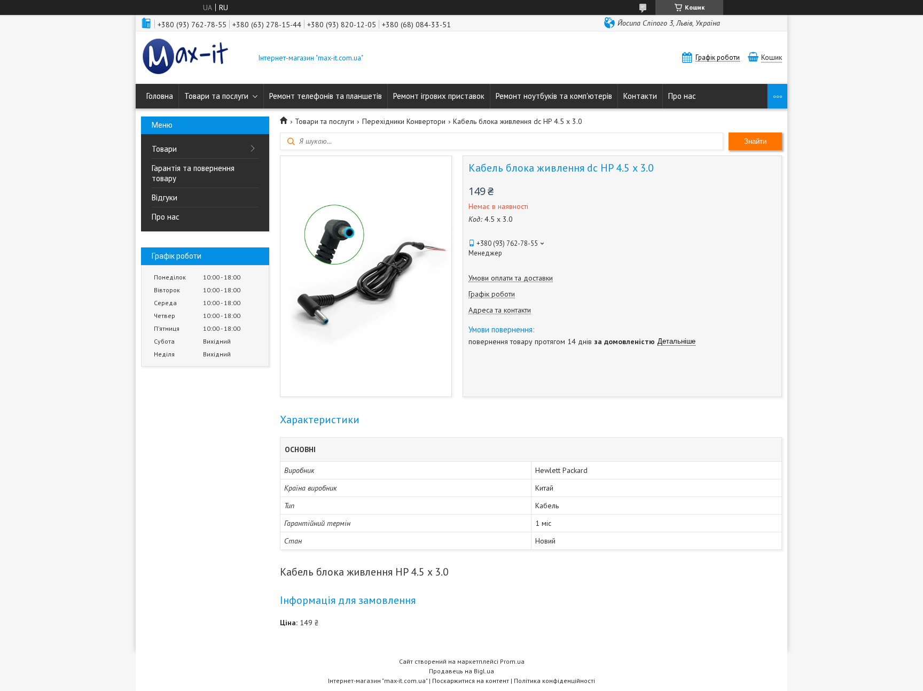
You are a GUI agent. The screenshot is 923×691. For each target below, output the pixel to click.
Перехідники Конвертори (403, 121)
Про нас (682, 96)
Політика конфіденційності (554, 681)
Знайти (755, 141)
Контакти (640, 96)
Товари (164, 149)
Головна (159, 96)
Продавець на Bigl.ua (461, 671)
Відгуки (164, 197)
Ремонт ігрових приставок (438, 96)
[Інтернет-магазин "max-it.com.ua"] (194, 58)
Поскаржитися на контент (470, 681)
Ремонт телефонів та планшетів (325, 96)
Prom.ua (512, 661)
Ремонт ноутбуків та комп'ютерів (554, 96)
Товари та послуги (216, 96)
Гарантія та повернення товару (193, 173)
